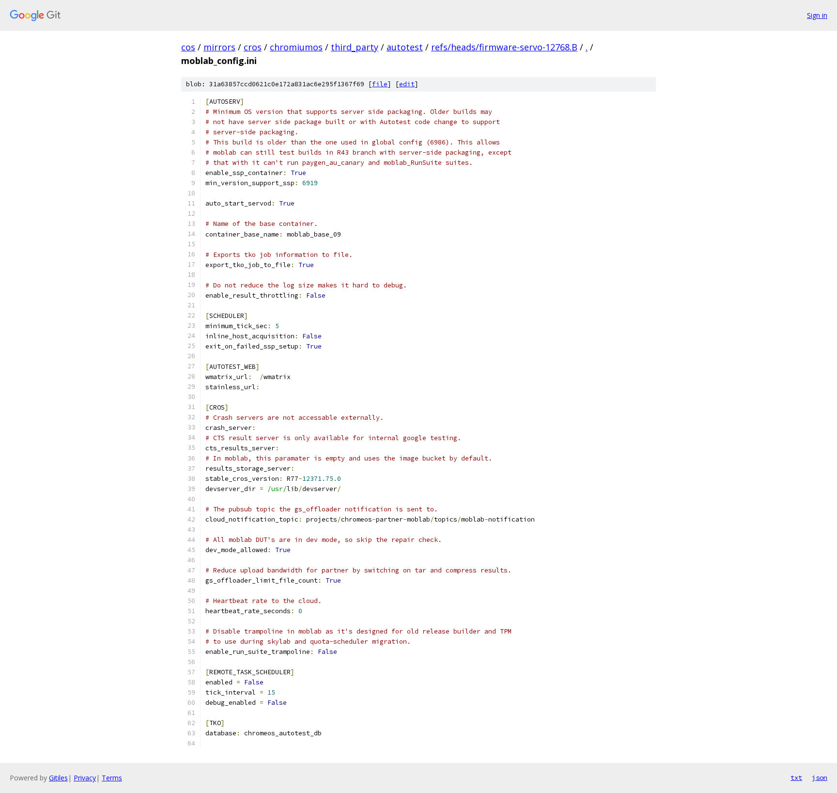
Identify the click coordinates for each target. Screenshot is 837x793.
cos (188, 47)
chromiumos (296, 47)
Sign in (817, 15)
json (819, 777)
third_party (354, 47)
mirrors (219, 47)
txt (796, 777)
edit (407, 84)
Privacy (85, 777)
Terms (112, 777)
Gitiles (58, 777)
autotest (405, 47)
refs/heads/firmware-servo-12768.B (504, 47)
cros (253, 47)
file (380, 84)
